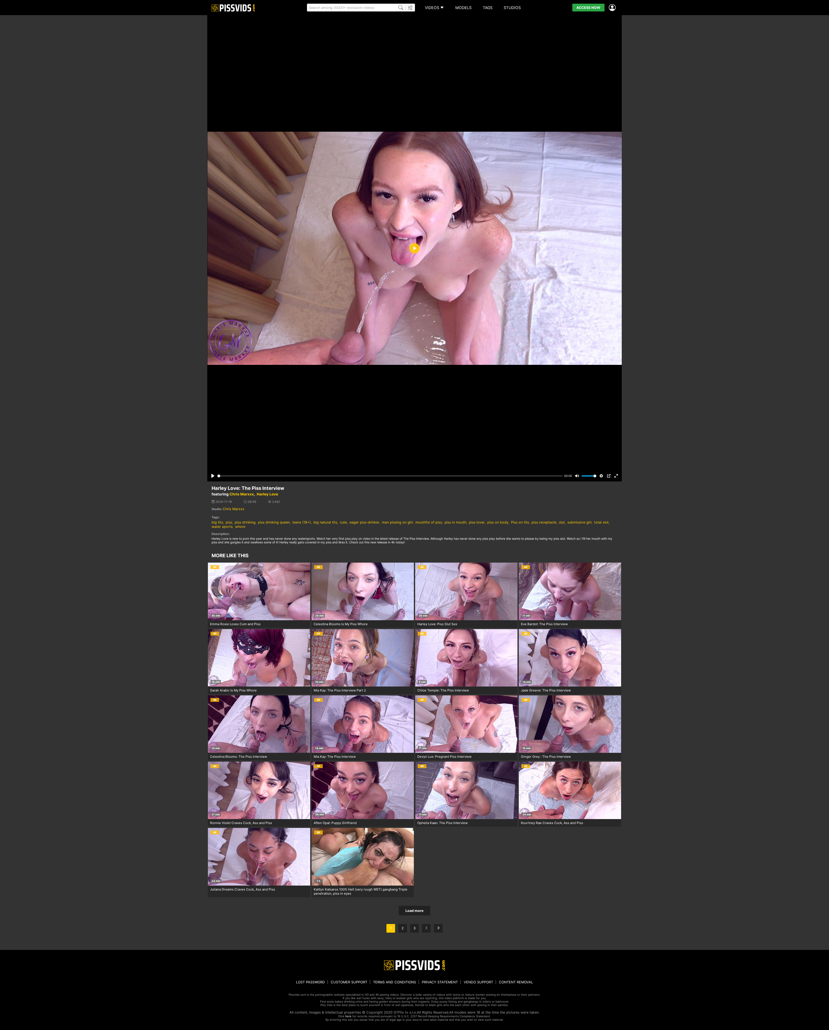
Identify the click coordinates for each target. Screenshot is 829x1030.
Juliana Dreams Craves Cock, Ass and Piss (242, 889)
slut (562, 522)
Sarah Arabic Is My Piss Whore (233, 690)
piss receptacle (544, 522)
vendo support (478, 982)
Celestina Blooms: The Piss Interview (238, 757)
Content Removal (516, 982)
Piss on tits (520, 522)
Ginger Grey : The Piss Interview (546, 757)
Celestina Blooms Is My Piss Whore (341, 624)
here (348, 1016)
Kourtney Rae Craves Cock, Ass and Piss (552, 823)
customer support (349, 982)
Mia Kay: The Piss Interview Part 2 (340, 690)
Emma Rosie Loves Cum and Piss (235, 624)
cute (343, 522)
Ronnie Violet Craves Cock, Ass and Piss (241, 823)
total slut (601, 522)
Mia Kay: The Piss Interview (335, 757)
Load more (414, 910)
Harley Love (267, 494)
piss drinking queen (274, 522)
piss (229, 522)
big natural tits (325, 522)
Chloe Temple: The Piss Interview (443, 690)
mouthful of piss (428, 522)
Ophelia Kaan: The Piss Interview (442, 823)
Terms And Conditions (394, 982)
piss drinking (245, 522)
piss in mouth (455, 522)
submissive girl (579, 522)
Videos (432, 7)
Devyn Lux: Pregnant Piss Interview (444, 757)
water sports (222, 526)
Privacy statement (440, 982)
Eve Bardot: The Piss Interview (544, 624)
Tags (487, 7)
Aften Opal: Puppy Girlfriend (335, 823)
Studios (512, 7)
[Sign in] (613, 7)
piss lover (477, 522)
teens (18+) (301, 522)
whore (240, 526)
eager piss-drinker (364, 522)
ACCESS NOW (588, 7)
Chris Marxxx (241, 494)
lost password (310, 982)
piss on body (497, 522)
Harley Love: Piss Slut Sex (437, 624)
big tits (217, 522)
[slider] (390, 476)
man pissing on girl (397, 522)
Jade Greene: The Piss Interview (546, 690)
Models (463, 7)
